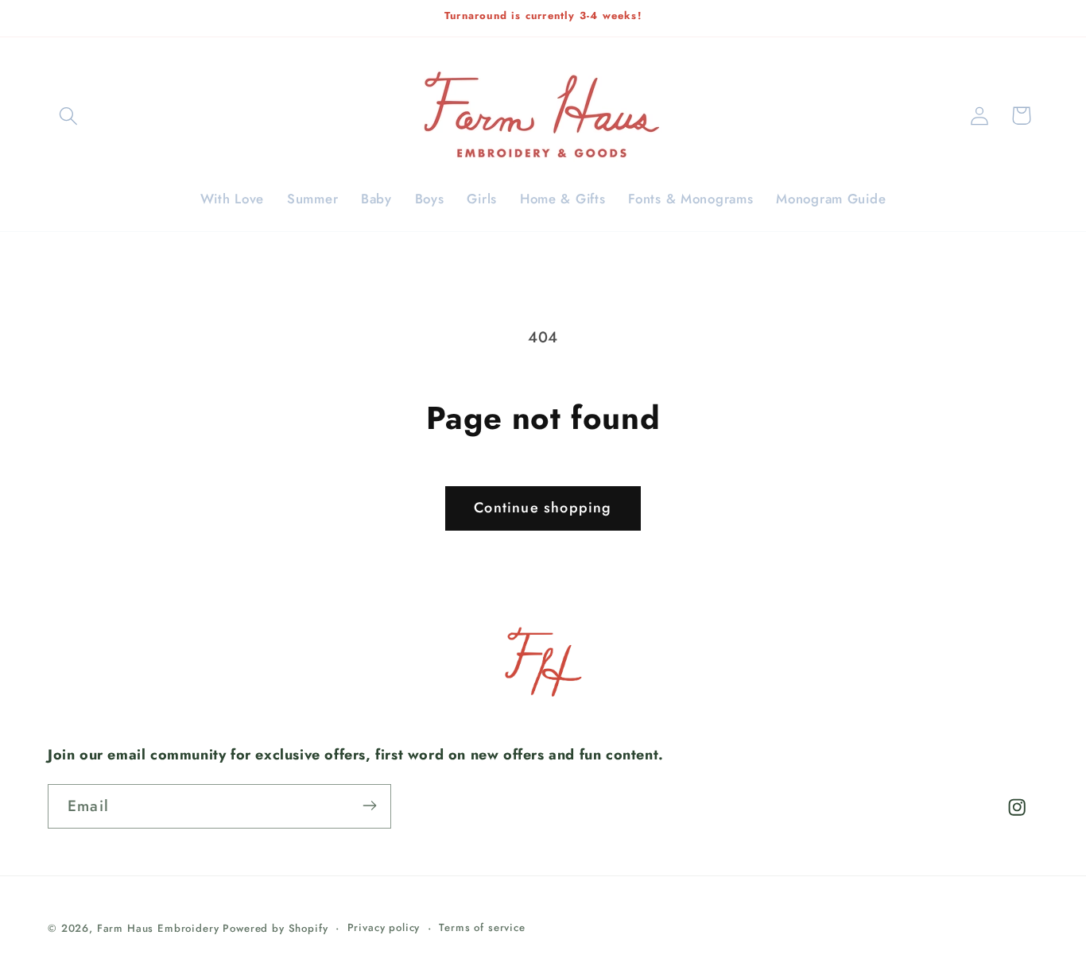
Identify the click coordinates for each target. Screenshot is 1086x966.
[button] (69, 116)
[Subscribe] (369, 805)
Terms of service (482, 927)
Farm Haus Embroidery (158, 928)
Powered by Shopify (275, 928)
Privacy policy (384, 927)
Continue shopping (542, 507)
